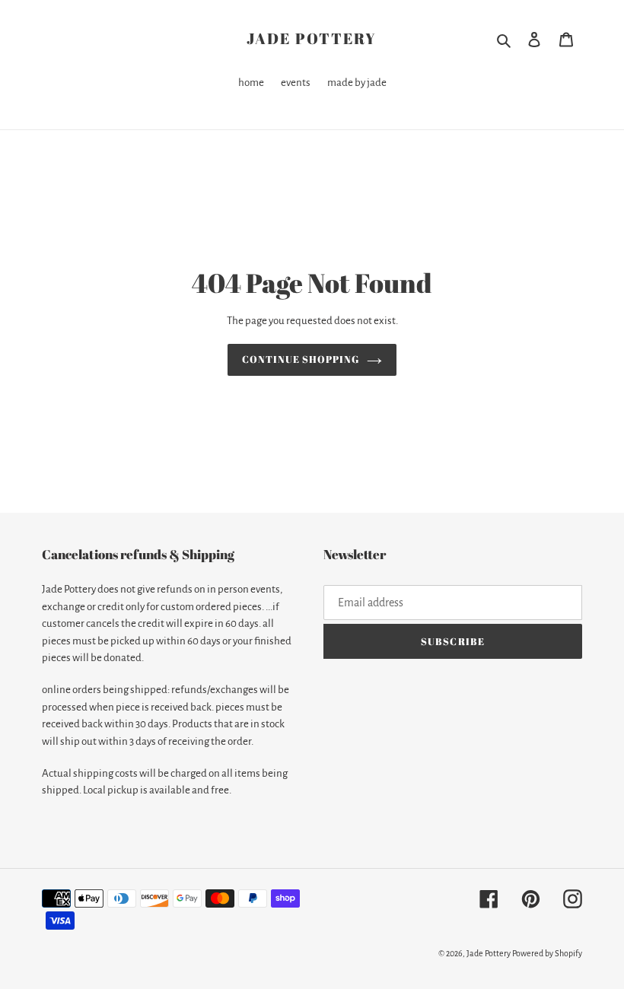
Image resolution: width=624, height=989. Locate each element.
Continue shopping (301, 359)
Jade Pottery (312, 39)
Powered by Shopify (547, 953)
